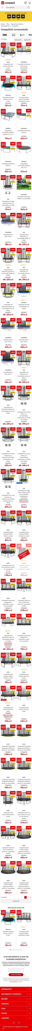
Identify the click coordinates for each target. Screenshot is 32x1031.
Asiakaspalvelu (6, 989)
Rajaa (26, 40)
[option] (6, 192)
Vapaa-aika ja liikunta (17, 24)
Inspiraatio (5, 1018)
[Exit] (14, 35)
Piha (8, 24)
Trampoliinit (15, 26)
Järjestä (17, 40)
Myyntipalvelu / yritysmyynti (11, 994)
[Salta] (5, 35)
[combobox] (18, 7)
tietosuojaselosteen (14, 981)
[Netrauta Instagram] (19, 1023)
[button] (2, 7)
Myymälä (4, 999)
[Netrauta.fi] (8, 2)
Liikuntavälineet (5, 26)
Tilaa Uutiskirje (16, 974)
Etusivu (3, 24)
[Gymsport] (22, 35)
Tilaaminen (5, 1004)
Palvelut (4, 1013)
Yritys (3, 1008)
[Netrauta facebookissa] (14, 1023)
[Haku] (28, 7)
